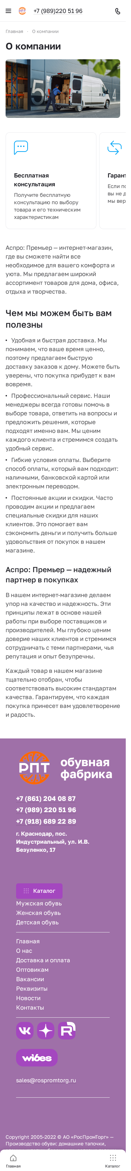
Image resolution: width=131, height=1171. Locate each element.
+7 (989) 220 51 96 (46, 809)
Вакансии (30, 979)
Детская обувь (37, 922)
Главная (28, 941)
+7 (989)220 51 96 (58, 10)
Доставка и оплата (43, 960)
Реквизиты (32, 988)
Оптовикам (32, 969)
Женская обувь (38, 912)
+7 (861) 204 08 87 (45, 798)
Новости (28, 998)
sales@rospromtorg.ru (46, 1080)
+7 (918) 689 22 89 (46, 821)
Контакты (30, 1007)
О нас (24, 950)
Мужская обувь (39, 903)
